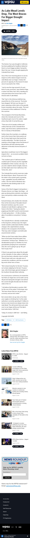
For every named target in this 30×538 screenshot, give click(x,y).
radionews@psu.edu (13, 486)
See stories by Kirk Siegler (17, 342)
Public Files (5, 515)
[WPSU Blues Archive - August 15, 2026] (7, 442)
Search (5, 511)
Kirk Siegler (9, 23)
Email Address (7, 472)
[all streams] (28, 536)
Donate (25, 2)
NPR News (9, 320)
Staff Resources (7, 508)
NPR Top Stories (20, 320)
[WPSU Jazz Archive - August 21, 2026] (7, 356)
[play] (2, 536)
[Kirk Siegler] (5, 333)
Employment (6, 502)
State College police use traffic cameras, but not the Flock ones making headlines (20, 380)
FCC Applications (7, 518)
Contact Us (5, 505)
